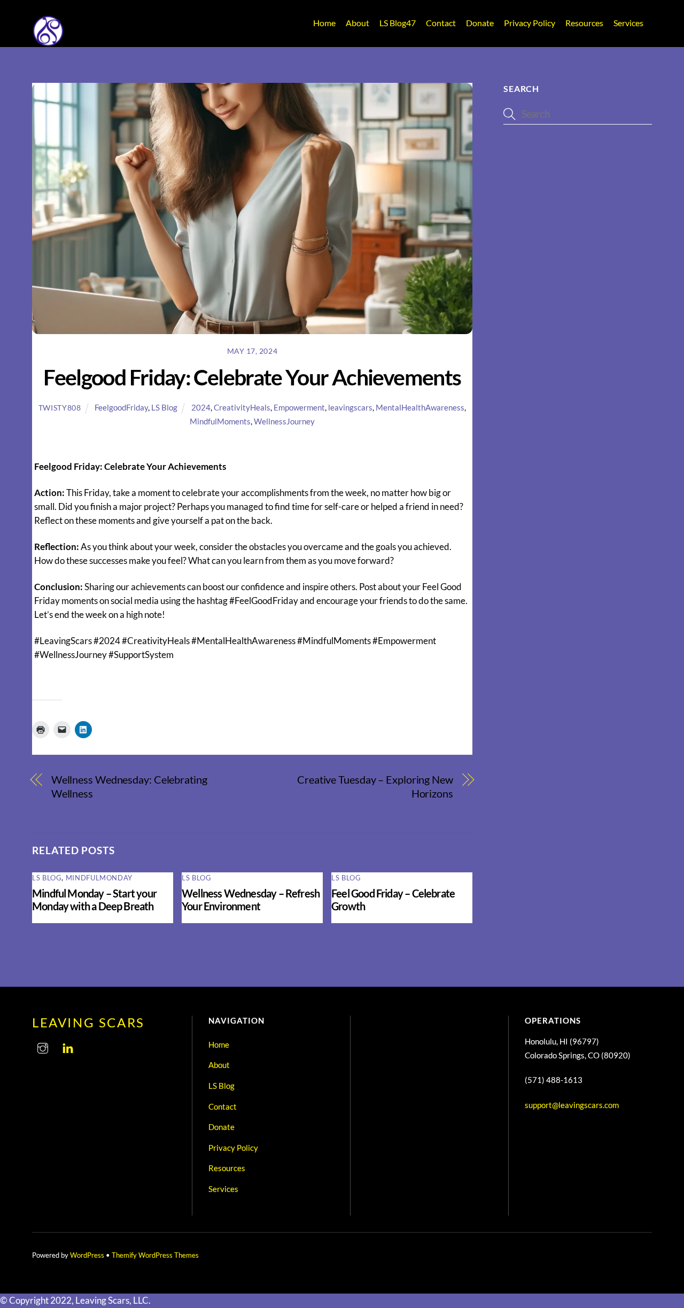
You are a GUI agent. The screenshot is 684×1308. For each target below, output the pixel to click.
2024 (201, 407)
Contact (441, 23)
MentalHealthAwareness (420, 407)
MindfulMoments (220, 421)
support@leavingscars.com (572, 1105)
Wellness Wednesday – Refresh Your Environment (251, 899)
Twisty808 (59, 407)
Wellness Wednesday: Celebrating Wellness (129, 786)
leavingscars (350, 407)
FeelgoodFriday (121, 407)
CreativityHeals (242, 407)
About (357, 23)
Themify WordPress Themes (155, 1255)
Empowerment (299, 407)
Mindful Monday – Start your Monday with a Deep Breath (94, 899)
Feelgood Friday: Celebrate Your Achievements (252, 377)
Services (628, 23)
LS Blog (397, 23)
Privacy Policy (529, 23)
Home (324, 23)
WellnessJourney (284, 421)
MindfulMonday (99, 877)
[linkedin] (68, 1046)
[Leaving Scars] (48, 43)
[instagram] (42, 1046)
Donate (480, 23)
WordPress (87, 1255)
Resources (584, 23)
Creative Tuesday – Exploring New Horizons (375, 786)
